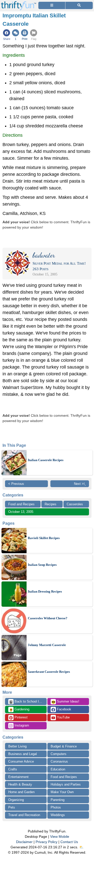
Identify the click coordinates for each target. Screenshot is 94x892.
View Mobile (59, 836)
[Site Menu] (51, 5)
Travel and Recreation (24, 815)
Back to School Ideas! (28, 702)
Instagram (21, 725)
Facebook (63, 709)
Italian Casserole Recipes (45, 460)
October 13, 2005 (20, 512)
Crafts (12, 769)
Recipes (50, 504)
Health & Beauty (20, 784)
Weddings (58, 815)
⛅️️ (81, 847)
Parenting (57, 800)
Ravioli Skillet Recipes (44, 538)
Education (58, 769)
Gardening (19, 709)
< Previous (16, 484)
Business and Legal (22, 754)
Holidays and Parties (66, 784)
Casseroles (75, 504)
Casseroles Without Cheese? (47, 618)
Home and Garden (21, 792)
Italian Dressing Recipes (45, 591)
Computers (58, 754)
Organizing (16, 800)
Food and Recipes (21, 504)
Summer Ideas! (65, 702)
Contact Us (69, 842)
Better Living (17, 746)
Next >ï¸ (80, 484)
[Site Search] (79, 5)
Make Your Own (62, 792)
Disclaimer (24, 842)
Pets (11, 807)
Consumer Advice (21, 761)
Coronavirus (59, 761)
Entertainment (18, 777)
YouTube (63, 717)
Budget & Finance (64, 746)
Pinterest (21, 717)
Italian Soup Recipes (42, 565)
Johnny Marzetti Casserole (47, 645)
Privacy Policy (46, 842)
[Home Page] (18, 3)
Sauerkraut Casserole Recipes (49, 672)
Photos (56, 807)
